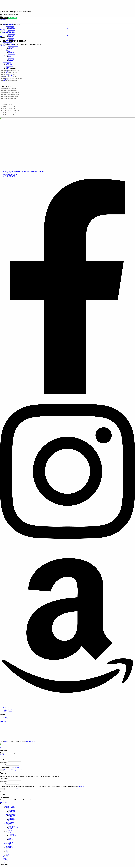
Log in (2, 769)
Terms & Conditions (7, 711)
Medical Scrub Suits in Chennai (8, 54)
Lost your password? (14, 767)
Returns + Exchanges (8, 709)
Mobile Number (4, 778)
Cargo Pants (11, 839)
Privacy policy (81, 786)
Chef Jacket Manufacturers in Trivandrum (10, 112)
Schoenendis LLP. (30, 741)
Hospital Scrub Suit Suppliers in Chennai (10, 56)
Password (3, 764)
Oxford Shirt (11, 834)
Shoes (7, 854)
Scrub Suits (11, 27)
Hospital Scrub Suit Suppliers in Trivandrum (10, 110)
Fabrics (4, 858)
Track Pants (11, 47)
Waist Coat (11, 39)
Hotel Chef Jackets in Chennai (8, 74)
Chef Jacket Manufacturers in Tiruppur (10, 94)
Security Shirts (12, 835)
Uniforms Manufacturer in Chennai (9, 62)
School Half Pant (9, 66)
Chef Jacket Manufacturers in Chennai (10, 70)
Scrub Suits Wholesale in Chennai (8, 58)
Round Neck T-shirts (13, 46)
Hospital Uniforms (10, 26)
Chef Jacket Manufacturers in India (9, 90)
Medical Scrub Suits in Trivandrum (8, 108)
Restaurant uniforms (10, 32)
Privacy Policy (6, 707)
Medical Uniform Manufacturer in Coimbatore (11, 78)
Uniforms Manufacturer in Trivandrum (9, 96)
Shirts (7, 831)
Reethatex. (6, 741)
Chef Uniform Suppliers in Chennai (9, 72)
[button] (0, 866)
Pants (7, 837)
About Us (5, 717)
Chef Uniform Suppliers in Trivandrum (9, 114)
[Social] (67, 393)
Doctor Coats (11, 28)
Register (2, 788)
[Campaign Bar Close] (1, 16)
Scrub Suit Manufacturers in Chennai (9, 52)
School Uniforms (7, 843)
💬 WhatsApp (12, 17)
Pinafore (8, 67)
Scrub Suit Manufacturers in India (8, 88)
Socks (7, 855)
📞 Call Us (4, 17)
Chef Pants (11, 35)
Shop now (2, 45)
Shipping (5, 710)
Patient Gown (11, 30)
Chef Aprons (11, 38)
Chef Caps (10, 36)
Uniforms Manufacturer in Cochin (8, 98)
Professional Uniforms (8, 24)
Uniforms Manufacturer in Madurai (9, 80)
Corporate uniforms (7, 823)
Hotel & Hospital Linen (8, 75)
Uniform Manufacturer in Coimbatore (9, 60)
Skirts (7, 850)
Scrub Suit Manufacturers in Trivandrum (10, 106)
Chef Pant (10, 842)
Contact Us (5, 79)
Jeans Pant (11, 841)
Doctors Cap (11, 31)
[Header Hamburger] (1, 31)
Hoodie (10, 48)
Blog (4, 862)
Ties (7, 851)
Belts (7, 71)
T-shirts (7, 43)
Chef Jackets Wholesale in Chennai (9, 76)
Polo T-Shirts (11, 44)
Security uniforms (10, 822)
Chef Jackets (11, 34)
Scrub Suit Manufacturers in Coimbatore (10, 92)
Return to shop (3, 802)
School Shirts (9, 63)
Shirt (9, 833)
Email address (4, 762)
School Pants (9, 64)
